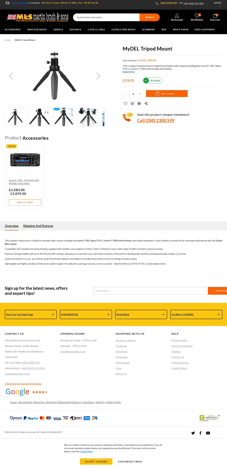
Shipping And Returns (38, 226)
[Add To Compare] (132, 103)
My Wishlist (197, 17)
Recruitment (123, 362)
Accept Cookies (96, 461)
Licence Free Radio (124, 29)
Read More (129, 71)
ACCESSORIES (13, 29)
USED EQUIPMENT (204, 29)
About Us (121, 373)
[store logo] (37, 17)
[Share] (146, 103)
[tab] (12, 225)
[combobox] (116, 17)
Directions (122, 357)
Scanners (148, 29)
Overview (12, 226)
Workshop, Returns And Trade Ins (63, 402)
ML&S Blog (122, 314)
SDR (164, 29)
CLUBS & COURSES (182, 314)
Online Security (180, 362)
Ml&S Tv (100, 402)
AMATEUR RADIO (37, 29)
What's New (180, 29)
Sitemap (176, 351)
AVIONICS (75, 29)
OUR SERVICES (69, 314)
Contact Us (177, 357)
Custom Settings (130, 461)
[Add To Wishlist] (125, 103)
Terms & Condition (182, 345)
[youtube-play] (208, 432)
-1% (9, 146)
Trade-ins (121, 345)
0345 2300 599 (168, 3)
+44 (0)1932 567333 (33, 368)
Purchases (121, 351)
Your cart (215, 17)
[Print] (139, 103)
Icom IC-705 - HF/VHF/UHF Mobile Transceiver (24, 182)
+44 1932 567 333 (193, 3)
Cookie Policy (179, 368)
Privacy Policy (179, 340)
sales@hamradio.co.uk (17, 373)
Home (7, 40)
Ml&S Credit (113, 402)
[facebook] (200, 433)
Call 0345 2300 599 (155, 120)
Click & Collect (19, 2)
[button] (216, 5)
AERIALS (58, 29)
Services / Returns (126, 340)
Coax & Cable (96, 29)
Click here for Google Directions (23, 383)
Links (119, 368)
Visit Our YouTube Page (19, 314)
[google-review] (30, 392)
